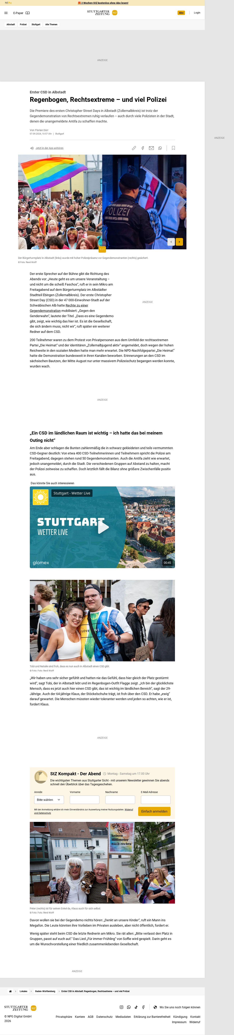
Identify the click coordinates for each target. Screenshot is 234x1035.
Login (197, 12)
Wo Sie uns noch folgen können (180, 1007)
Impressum (179, 1022)
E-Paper (18, 13)
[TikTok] (136, 1007)
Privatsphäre (64, 1017)
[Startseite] (10, 991)
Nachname (111, 792)
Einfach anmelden (154, 811)
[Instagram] (121, 1007)
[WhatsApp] (129, 1007)
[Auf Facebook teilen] (142, 148)
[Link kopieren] (134, 148)
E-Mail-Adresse (149, 792)
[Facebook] (143, 1007)
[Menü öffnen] (5, 13)
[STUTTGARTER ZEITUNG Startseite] (102, 12)
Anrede (38, 792)
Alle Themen (51, 24)
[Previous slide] (171, 242)
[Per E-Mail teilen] (151, 148)
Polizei (23, 24)
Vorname (75, 792)
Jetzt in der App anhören (49, 148)
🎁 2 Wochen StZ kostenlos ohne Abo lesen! (103, 2)
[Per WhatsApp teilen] (160, 148)
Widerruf (194, 1022)
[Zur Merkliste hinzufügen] (172, 148)
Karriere (80, 1017)
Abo (181, 12)
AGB (90, 1017)
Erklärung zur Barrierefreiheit (152, 1017)
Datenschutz (104, 1017)
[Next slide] (179, 242)
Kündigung (180, 1017)
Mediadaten (123, 1017)
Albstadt (11, 24)
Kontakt (195, 1017)
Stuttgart (36, 24)
